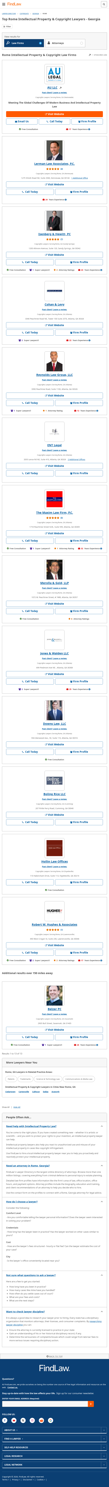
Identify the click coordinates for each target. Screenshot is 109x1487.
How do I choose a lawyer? (22, 1201)
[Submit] (91, 1404)
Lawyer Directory (9, 14)
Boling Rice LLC (54, 794)
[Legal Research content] (104, 1456)
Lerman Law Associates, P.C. (54, 164)
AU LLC (52, 87)
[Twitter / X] (23, 1420)
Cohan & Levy (54, 304)
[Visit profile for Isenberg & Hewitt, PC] (54, 221)
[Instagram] (32, 1420)
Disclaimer (28, 1479)
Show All (6, 1107)
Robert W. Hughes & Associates (54, 924)
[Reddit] (41, 1420)
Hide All (16, 1107)
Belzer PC (54, 1009)
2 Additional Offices (76, 459)
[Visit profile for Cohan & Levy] (54, 291)
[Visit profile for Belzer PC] (54, 996)
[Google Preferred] (50, 1420)
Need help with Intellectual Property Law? (31, 1126)
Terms (5, 1479)
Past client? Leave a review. (54, 92)
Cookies (40, 1479)
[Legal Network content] (104, 1465)
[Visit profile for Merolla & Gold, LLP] (54, 569)
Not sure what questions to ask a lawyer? (31, 1275)
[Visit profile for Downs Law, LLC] (54, 710)
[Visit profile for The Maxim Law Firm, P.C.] (54, 499)
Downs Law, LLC (54, 724)
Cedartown (10, 1091)
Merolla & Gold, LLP (54, 583)
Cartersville (24, 1091)
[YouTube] (13, 1420)
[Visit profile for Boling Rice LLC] (54, 781)
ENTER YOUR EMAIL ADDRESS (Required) (20, 1398)
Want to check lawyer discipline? (25, 1311)
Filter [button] (8, 26)
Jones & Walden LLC (54, 653)
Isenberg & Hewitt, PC (54, 234)
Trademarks (25, 1079)
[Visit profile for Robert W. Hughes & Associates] (54, 911)
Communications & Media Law (78, 1079)
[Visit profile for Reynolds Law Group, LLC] (54, 361)
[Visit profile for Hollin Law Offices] (54, 848)
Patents (11, 1079)
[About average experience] (89, 129)
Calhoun (36, 1091)
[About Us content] (104, 1430)
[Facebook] (4, 1420)
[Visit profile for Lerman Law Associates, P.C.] (54, 150)
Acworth (55, 1091)
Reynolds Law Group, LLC (54, 375)
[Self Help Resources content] (104, 1447)
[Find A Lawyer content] (104, 1439)
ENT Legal (54, 445)
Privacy (15, 1479)
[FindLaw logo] (15, 4)
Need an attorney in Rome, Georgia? (28, 1165)
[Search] (104, 4)
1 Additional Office (79, 178)
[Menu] (3, 4)
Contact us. (12, 1387)
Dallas (45, 1091)
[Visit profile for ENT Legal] (54, 432)
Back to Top (56, 1356)
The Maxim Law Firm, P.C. (54, 512)
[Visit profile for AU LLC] (54, 74)
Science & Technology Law (48, 1079)
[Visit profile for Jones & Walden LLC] (54, 640)
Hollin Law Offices (54, 861)
